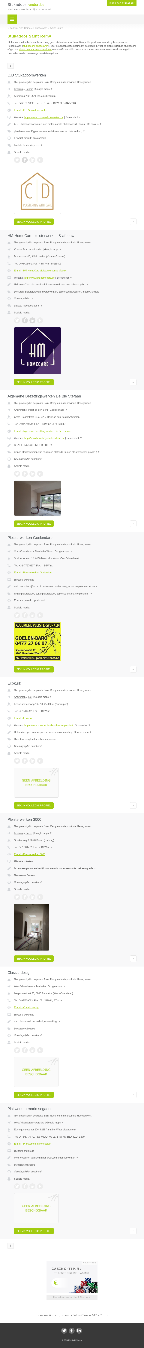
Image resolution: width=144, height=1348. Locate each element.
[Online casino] (74, 1262)
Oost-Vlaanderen (23, 551)
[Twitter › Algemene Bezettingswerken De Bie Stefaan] (17, 474)
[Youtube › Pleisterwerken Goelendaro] (40, 615)
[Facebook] (72, 1331)
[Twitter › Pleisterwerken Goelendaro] (17, 615)
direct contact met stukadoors (35, 49)
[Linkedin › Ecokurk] (32, 761)
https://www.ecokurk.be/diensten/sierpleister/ (48, 725)
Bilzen (29, 833)
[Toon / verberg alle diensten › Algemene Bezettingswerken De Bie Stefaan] (75, 452)
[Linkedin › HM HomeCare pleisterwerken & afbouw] (32, 320)
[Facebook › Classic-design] (25, 1050)
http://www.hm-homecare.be (39, 277)
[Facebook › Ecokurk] (25, 761)
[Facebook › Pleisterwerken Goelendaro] (25, 615)
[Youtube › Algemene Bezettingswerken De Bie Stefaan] (40, 474)
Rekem (29, 89)
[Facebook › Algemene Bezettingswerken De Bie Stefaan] (25, 474)
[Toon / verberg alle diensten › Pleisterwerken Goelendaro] (75, 594)
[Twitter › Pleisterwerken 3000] (17, 897)
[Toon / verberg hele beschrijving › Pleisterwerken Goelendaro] (75, 586)
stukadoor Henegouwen (35, 45)
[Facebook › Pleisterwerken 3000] (25, 897)
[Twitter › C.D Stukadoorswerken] (17, 160)
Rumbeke (40, 986)
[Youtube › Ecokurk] (40, 761)
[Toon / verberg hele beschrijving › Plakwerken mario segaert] (75, 1158)
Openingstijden (23, 298)
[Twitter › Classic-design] (17, 1050)
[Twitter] (64, 1331)
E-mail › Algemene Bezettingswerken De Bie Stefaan (42, 431)
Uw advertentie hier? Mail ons (72, 1297)
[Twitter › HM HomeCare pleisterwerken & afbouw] (17, 320)
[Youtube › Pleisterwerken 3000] (40, 897)
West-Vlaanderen (23, 986)
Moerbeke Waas (44, 551)
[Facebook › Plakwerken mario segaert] (25, 1186)
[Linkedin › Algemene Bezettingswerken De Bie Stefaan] (32, 474)
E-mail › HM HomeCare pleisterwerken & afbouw (40, 270)
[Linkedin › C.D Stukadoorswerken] (32, 160)
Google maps (44, 89)
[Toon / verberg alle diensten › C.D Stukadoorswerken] (75, 131)
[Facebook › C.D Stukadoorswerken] (25, 160)
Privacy (78, 1340)
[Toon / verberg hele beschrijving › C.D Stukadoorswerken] (75, 124)
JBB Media (69, 1340)
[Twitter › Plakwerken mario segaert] (17, 1186)
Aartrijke (39, 1122)
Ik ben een (122, 3)
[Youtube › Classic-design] (40, 1050)
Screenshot (73, 117)
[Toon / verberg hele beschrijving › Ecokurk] (75, 732)
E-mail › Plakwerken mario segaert (32, 1143)
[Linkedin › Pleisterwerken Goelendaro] (32, 615)
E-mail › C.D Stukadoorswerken (31, 110)
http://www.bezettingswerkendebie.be (44, 438)
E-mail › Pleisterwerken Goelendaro (33, 572)
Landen (38, 249)
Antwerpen (20, 409)
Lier (30, 696)
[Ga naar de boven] (133, 222)
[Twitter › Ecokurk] (17, 761)
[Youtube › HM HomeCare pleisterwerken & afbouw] (40, 320)
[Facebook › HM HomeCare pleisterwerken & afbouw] (25, 320)
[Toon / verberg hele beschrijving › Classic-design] (75, 1021)
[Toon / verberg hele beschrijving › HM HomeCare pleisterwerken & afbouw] (75, 285)
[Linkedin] (79, 1331)
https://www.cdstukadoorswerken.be (43, 117)
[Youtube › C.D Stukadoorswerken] (40, 160)
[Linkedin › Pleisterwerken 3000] (32, 897)
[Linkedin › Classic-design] (32, 1050)
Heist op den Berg (38, 409)
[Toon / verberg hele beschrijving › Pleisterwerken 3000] (75, 868)
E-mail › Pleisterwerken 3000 (29, 854)
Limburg (18, 89)
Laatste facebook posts (28, 145)
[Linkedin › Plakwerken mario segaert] (32, 1186)
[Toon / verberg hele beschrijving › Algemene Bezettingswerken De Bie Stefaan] (75, 445)
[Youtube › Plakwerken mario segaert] (40, 1186)
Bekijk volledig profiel (33, 221)
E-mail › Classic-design (26, 1007)
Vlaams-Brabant (23, 249)
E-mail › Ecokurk (23, 718)
